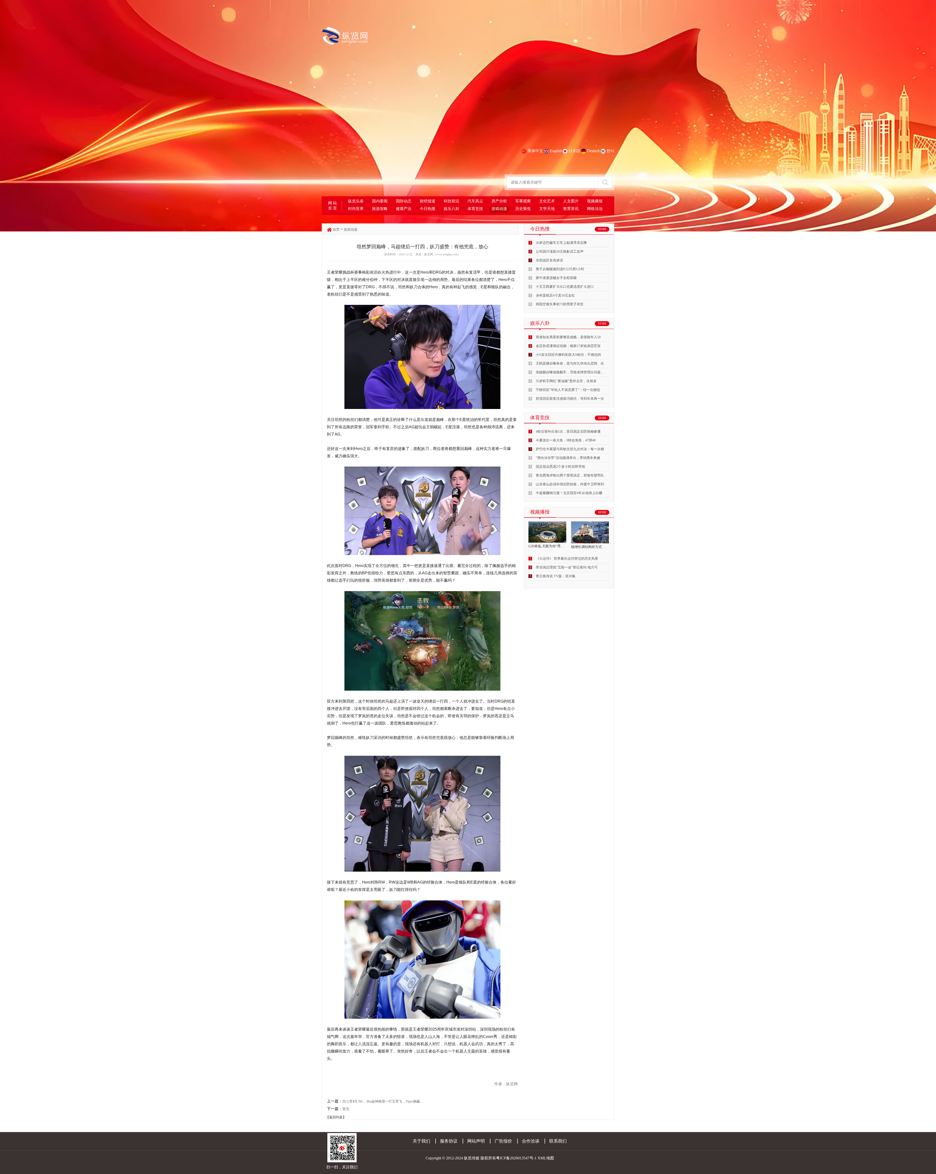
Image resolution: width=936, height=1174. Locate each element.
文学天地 (547, 209)
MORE (602, 229)
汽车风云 (475, 201)
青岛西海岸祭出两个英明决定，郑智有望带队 (570, 475)
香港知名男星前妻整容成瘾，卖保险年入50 (568, 337)
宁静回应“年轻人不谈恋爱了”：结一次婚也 (568, 390)
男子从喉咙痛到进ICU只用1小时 (560, 269)
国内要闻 (380, 201)
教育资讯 (571, 209)
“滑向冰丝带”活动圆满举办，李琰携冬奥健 (568, 458)
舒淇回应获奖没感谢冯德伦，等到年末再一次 (570, 398)
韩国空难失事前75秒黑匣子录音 (560, 304)
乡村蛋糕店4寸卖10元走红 (555, 295)
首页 (336, 229)
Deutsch (593, 151)
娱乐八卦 (451, 209)
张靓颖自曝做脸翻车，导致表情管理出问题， (570, 372)
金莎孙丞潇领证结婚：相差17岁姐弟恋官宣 (568, 346)
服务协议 (449, 1141)
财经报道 (427, 201)
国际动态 (403, 201)
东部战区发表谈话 (549, 260)
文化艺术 (547, 201)
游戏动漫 (499, 209)
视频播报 (595, 201)
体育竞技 (475, 209)
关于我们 (421, 1141)
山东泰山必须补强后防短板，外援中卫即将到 (570, 484)
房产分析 (499, 201)
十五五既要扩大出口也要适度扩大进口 (565, 287)
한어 (610, 151)
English (556, 151)
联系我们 (558, 1141)
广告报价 (503, 1141)
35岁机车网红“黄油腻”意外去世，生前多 (566, 381)
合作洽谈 (530, 1141)
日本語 (574, 151)
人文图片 (571, 201)
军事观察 (523, 201)
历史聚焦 (523, 209)
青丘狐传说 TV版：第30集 (555, 576)
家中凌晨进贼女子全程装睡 (556, 278)
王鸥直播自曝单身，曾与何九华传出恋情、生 (570, 363)
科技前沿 (451, 201)
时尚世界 (356, 209)
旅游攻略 (380, 209)
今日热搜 (427, 209)
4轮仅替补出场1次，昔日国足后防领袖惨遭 (568, 431)
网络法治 (595, 209)
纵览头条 (356, 201)
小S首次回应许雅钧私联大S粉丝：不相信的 (568, 355)
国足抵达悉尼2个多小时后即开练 (560, 466)
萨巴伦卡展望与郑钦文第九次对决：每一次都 (570, 449)
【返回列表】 (336, 1117)
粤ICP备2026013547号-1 (516, 1158)
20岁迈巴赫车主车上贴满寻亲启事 (561, 243)
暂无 (345, 1109)
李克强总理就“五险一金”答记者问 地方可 (567, 567)
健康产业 (403, 209)
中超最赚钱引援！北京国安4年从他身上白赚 (569, 493)
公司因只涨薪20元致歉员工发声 (560, 251)
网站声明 (476, 1141)
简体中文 (535, 151)
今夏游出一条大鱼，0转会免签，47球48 (565, 440)
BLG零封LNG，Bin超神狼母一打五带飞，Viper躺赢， (382, 1101)
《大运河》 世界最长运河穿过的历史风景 (567, 558)
